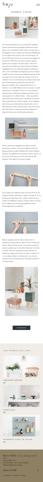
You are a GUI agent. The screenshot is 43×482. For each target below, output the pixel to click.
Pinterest (17, 475)
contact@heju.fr (10, 460)
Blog (24, 475)
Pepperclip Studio (15, 465)
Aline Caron (6, 72)
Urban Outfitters (22, 101)
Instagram (7, 475)
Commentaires (21, 328)
